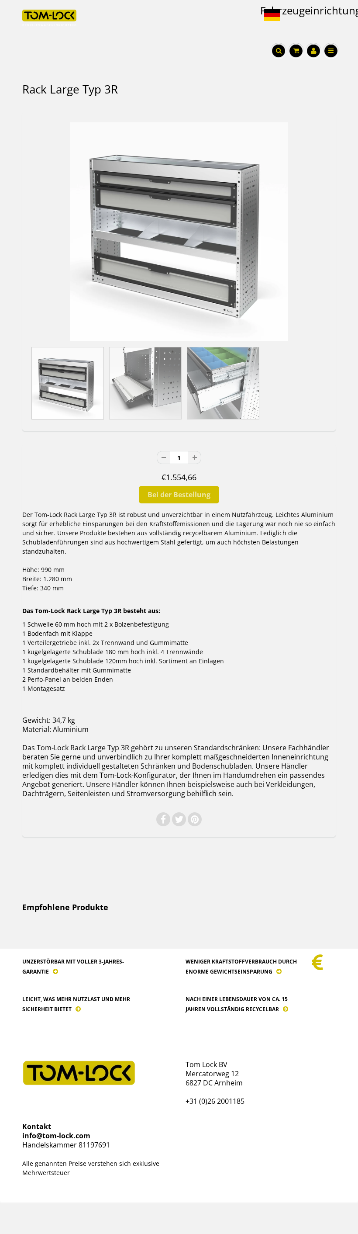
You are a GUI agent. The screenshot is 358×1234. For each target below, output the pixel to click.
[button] (276, 15)
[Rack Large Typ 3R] (179, 231)
